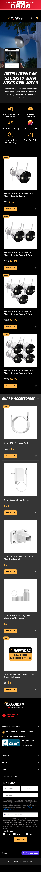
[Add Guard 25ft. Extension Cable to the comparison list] (36, 456)
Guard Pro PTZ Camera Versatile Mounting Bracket (18, 557)
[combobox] (6, 815)
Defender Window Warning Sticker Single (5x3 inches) (19, 675)
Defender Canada (17, 861)
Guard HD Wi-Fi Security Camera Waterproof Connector (18, 616)
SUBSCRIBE (20, 839)
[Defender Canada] (13, 708)
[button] (4, 18)
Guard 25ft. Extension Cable (16, 443)
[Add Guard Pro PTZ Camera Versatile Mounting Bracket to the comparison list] (36, 571)
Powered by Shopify (27, 861)
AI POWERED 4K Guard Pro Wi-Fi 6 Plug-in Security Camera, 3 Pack (18, 313)
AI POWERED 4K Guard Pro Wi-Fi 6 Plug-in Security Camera (18, 195)
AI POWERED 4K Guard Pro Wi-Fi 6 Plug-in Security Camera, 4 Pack (18, 372)
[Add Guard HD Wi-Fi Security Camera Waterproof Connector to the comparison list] (36, 630)
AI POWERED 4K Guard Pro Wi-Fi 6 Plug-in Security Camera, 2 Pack (18, 254)
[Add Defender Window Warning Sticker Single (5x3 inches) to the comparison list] (36, 689)
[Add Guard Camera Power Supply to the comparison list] (36, 512)
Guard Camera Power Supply (16, 500)
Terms (11, 809)
